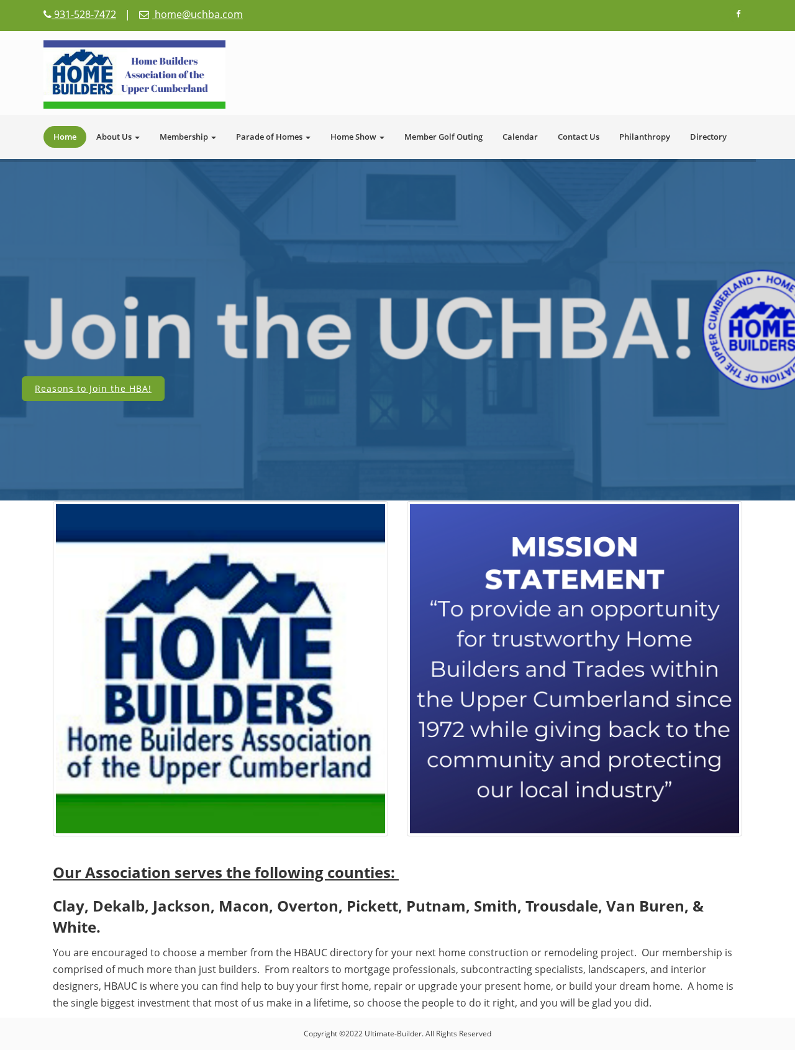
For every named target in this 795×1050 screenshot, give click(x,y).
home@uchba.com (197, 14)
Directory (708, 136)
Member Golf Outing (443, 136)
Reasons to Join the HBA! (93, 388)
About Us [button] (115, 136)
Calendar (520, 136)
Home (64, 136)
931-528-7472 (84, 14)
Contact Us (578, 136)
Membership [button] (185, 136)
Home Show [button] (354, 136)
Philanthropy (644, 136)
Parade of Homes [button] (270, 136)
